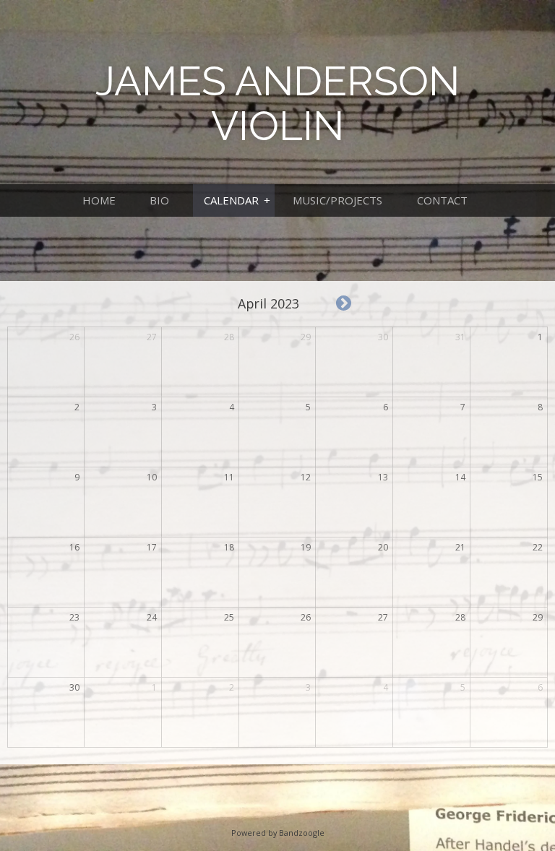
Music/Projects (337, 200)
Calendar (231, 200)
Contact (442, 200)
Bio (159, 200)
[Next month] (343, 304)
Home (99, 200)
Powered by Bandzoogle (277, 832)
